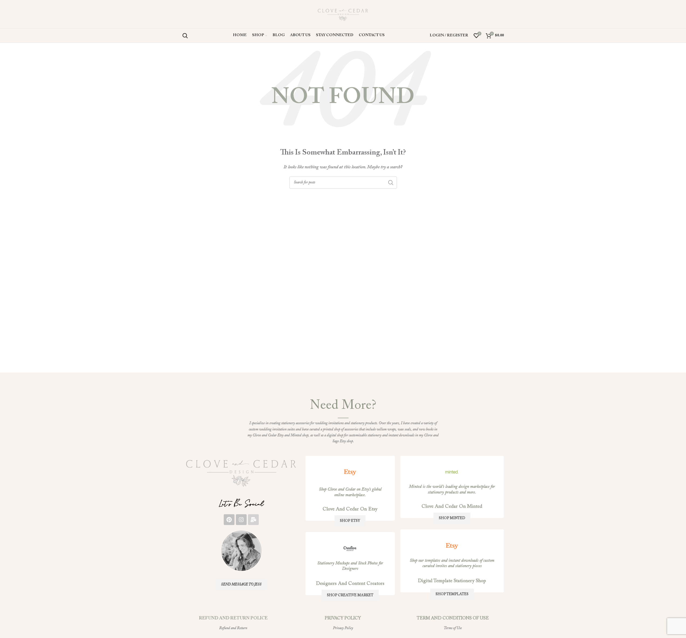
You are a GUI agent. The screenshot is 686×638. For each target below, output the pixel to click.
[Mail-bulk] (253, 519)
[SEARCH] (391, 182)
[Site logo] (343, 14)
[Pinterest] (229, 519)
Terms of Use (453, 628)
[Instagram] (241, 519)
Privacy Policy (343, 628)
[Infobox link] (241, 472)
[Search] (185, 35)
